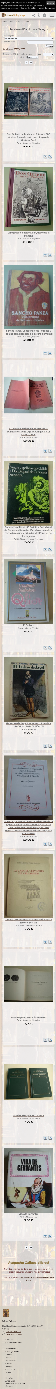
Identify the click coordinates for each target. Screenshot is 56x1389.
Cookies (8, 1386)
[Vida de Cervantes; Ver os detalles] (28, 1212)
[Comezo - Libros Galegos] (2, 15)
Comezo (4, 22)
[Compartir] (34, 16)
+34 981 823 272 (13, 1331)
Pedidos (8, 1367)
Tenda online (10, 1349)
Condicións (10, 1369)
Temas (8, 1358)
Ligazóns (9, 1378)
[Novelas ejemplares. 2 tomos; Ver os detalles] (28, 1100)
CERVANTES (26, 22)
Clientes (8, 1363)
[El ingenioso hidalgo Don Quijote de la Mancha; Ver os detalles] (28, 231)
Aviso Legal (10, 1381)
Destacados (10, 1361)
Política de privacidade (15, 1384)
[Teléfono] (39, 16)
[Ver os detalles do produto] (50, 158)
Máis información (47, 8)
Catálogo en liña (14, 22)
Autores (8, 1355)
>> (31, 62)
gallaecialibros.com (13, 1343)
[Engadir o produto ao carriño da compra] (45, 158)
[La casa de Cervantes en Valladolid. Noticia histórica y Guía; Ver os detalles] (28, 918)
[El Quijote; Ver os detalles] (28, 623)
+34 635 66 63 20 (14, 1334)
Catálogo (7, 49)
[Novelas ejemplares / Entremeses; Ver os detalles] (28, 1002)
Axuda (8, 1372)
